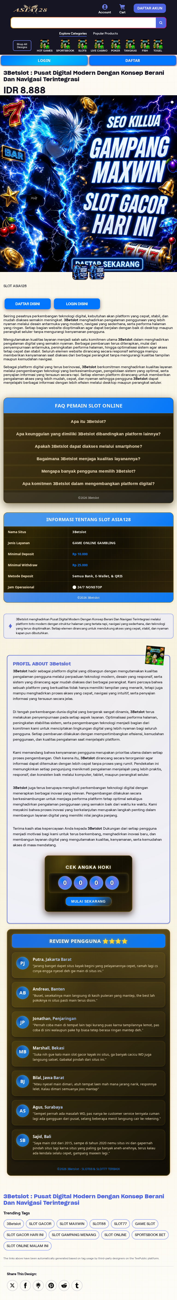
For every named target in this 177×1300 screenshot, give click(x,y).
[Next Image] (173, 184)
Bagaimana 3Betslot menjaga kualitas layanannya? (88, 458)
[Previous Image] (3, 184)
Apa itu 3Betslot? (88, 421)
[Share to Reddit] (64, 1285)
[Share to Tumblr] (77, 1285)
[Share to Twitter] (12, 1285)
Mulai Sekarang (88, 901)
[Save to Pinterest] (51, 1285)
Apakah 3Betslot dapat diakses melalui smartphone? (88, 446)
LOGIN (44, 60)
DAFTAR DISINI (27, 304)
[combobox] (83, 22)
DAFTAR (132, 60)
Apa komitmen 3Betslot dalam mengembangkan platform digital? (88, 483)
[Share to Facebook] (25, 1285)
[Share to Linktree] (38, 1285)
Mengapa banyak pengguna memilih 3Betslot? (88, 471)
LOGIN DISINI (77, 304)
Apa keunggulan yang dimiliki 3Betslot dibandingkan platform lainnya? (88, 434)
